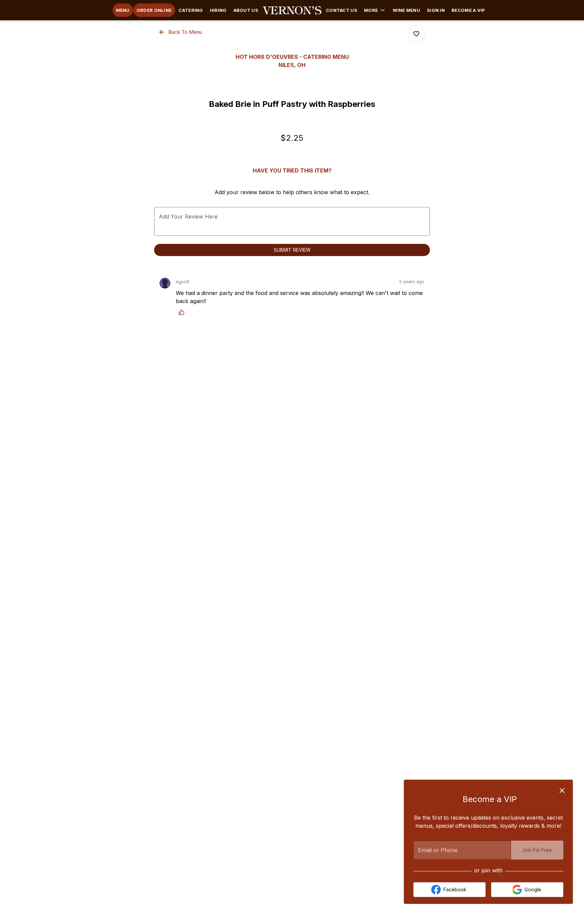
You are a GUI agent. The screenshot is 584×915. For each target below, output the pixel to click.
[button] (375, 10)
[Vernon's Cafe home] (292, 10)
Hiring (218, 10)
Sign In (436, 10)
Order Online (154, 10)
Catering (190, 10)
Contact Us (341, 10)
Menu (123, 10)
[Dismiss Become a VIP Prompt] (562, 790)
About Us (246, 10)
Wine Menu (406, 10)
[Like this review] (183, 312)
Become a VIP (468, 10)
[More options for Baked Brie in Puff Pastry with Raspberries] (416, 34)
